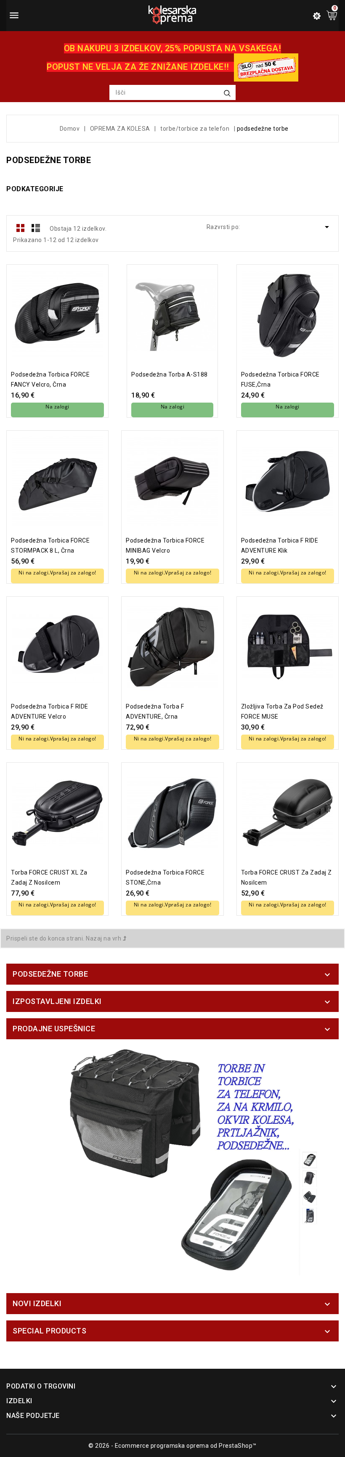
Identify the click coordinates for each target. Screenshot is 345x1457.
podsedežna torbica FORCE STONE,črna (165, 877)
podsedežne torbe (50, 974)
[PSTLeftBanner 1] (172, 1163)
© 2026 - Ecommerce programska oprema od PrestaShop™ (172, 1445)
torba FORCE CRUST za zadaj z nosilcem (286, 877)
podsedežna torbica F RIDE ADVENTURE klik (279, 545)
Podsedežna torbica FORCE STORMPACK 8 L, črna (50, 545)
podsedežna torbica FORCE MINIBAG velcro (165, 545)
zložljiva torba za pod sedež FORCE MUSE (282, 711)
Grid (20, 228)
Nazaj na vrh (104, 938)
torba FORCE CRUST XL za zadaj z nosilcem (49, 877)
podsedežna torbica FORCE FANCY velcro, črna (50, 379)
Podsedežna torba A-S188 (169, 374)
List (36, 228)
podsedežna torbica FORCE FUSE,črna (280, 379)
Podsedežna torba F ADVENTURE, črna (155, 711)
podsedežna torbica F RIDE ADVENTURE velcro (49, 711)
